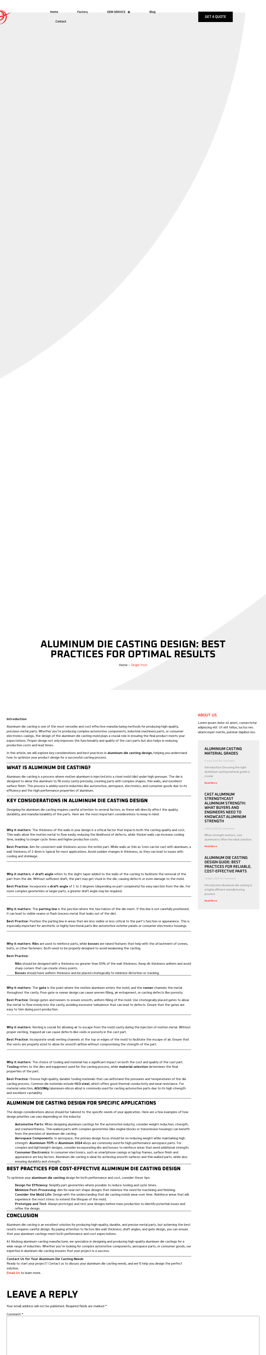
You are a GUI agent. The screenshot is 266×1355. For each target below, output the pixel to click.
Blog (152, 12)
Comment (15, 1314)
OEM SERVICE (116, 12)
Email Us (13, 1272)
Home (54, 12)
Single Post (139, 665)
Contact (60, 21)
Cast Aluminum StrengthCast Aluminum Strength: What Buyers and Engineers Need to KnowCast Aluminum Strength (225, 808)
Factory (82, 12)
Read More (210, 782)
